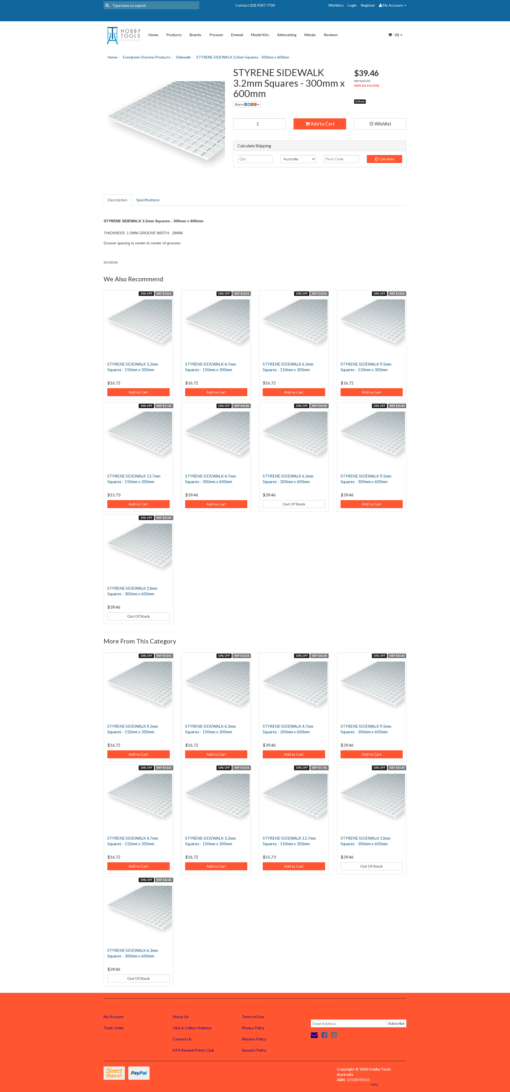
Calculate (386, 159)
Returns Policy (254, 1039)
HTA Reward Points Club (193, 1050)
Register (368, 5)
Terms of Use (253, 1016)
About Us (181, 1016)
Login (352, 5)
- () (396, 34)
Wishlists (336, 5)
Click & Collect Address (192, 1028)
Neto (374, 1084)
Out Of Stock (294, 504)
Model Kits (260, 34)
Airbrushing (286, 34)
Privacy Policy (253, 1028)
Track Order (114, 1028)
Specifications (148, 200)
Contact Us (182, 1039)
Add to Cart (322, 124)
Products (174, 34)
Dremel (237, 34)
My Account (114, 1016)
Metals (310, 34)
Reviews (331, 34)
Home (153, 34)
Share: (239, 104)
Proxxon (216, 34)
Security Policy (254, 1050)
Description (117, 200)
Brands (195, 34)
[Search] (107, 5)
